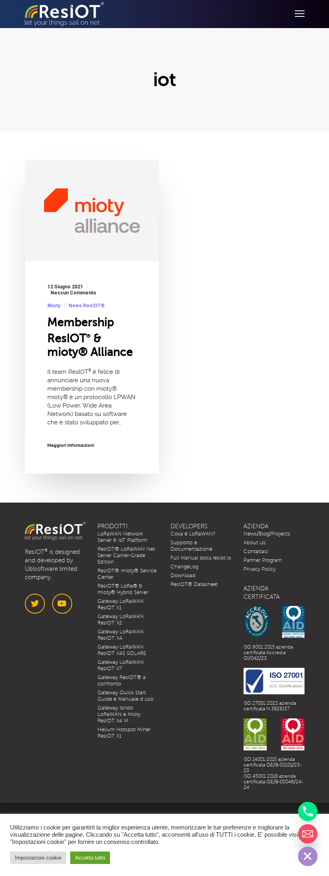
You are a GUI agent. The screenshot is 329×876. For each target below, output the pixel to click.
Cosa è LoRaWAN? (193, 534)
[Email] (307, 834)
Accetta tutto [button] (90, 858)
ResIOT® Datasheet (194, 584)
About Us (255, 542)
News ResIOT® (87, 305)
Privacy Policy (260, 569)
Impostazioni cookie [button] (38, 858)
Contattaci (256, 551)
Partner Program (263, 560)
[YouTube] (62, 604)
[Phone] (307, 811)
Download (183, 575)
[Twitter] (35, 604)
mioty (53, 305)
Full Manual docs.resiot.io (201, 558)
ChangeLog (184, 567)
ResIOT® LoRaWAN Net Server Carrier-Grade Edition (126, 555)
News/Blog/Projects (267, 534)
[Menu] (296, 14)
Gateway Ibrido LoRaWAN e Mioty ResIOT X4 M (118, 714)
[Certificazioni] (274, 621)
